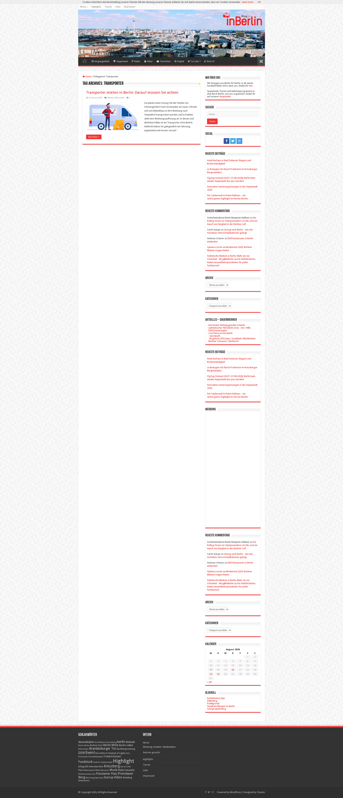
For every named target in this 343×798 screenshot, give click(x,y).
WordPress (235, 792)
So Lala (194, 61)
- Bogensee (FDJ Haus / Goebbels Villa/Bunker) (231, 338)
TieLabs (261, 792)
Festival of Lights (117, 753)
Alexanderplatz (86, 742)
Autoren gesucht (151, 752)
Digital (180, 61)
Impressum (129, 7)
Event (90, 752)
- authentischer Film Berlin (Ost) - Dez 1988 (228, 327)
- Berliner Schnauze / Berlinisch (222, 341)
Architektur (100, 742)
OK (259, 2)
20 (233, 669)
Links (117, 7)
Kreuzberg (112, 766)
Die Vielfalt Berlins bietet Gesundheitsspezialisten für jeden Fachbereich (231, 262)
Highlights (96, 7)
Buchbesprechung (126, 748)
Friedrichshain (112, 756)
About (83, 7)
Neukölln (130, 770)
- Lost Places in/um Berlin (220, 333)
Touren (108, 7)
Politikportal (213, 703)
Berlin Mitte (110, 745)
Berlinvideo (83, 749)
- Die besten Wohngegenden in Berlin (226, 325)
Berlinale (130, 742)
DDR (81, 753)
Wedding (127, 777)
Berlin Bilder (84, 745)
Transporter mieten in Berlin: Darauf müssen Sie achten (132, 92)
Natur (150, 61)
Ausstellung (111, 742)
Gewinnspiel (106, 762)
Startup (108, 777)
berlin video (126, 745)
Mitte (97, 770)
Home (84, 61)
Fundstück (85, 762)
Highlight (123, 761)
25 (218, 674)
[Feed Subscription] (199, 83)
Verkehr (110, 98)
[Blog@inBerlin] (171, 33)
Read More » (93, 137)
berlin (121, 742)
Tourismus (165, 61)
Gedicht (96, 762)
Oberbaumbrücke (86, 774)
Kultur (137, 61)
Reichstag (90, 778)
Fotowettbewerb (95, 757)
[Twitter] (233, 141)
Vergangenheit (101, 61)
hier (251, 85)
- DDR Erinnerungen (217, 330)
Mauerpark (89, 770)
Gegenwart (122, 61)
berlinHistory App (216, 698)
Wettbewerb (84, 780)
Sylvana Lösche (214, 247)
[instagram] (239, 141)
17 (211, 669)
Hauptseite (224, 96)
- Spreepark (213, 335)
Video (118, 777)
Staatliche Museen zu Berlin (221, 706)
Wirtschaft (119, 98)
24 (211, 674)
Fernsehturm (101, 753)
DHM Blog (212, 700)
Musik (113, 770)
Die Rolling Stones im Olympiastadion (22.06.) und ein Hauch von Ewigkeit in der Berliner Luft (232, 220)
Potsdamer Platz (106, 773)
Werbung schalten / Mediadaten (159, 747)
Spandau (99, 778)
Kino (101, 766)
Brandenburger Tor (102, 748)
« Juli (209, 682)
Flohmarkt (83, 757)
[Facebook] (226, 141)
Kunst (123, 767)
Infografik (83, 766)
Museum (105, 770)
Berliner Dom (96, 745)
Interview (93, 766)
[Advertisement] (233, 466)
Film (128, 753)
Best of (210, 61)
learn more (247, 2)
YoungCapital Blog (216, 709)
